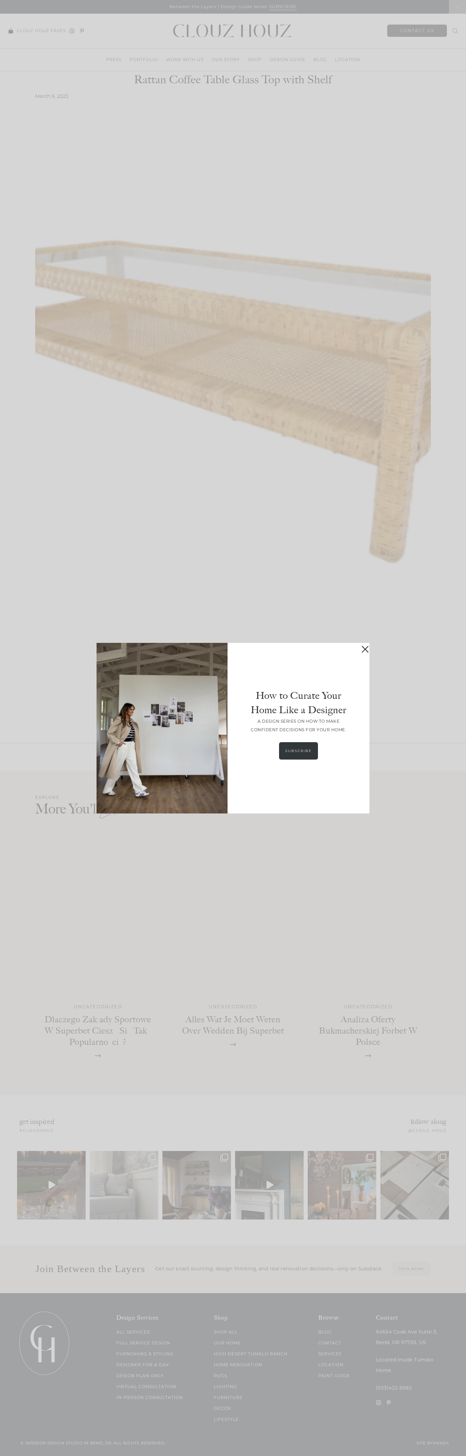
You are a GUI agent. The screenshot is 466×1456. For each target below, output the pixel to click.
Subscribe (298, 751)
